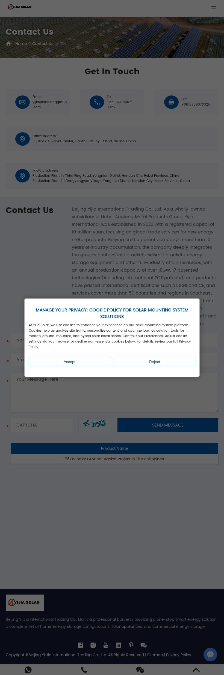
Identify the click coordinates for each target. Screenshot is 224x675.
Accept (69, 361)
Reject (154, 361)
